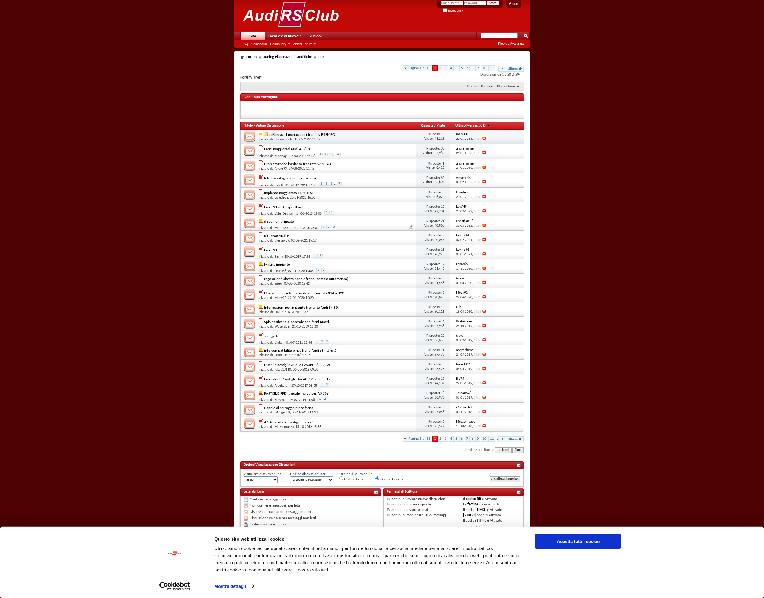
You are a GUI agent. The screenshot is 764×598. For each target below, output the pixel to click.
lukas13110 (283, 369)
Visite (441, 125)
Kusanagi (281, 156)
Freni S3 (270, 250)
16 (442, 250)
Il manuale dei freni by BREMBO (310, 135)
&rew (278, 283)
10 (484, 68)
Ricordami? (455, 10)
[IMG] (481, 510)
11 (492, 68)
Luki (277, 312)
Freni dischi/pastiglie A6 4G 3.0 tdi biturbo (297, 379)
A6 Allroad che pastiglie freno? (288, 422)
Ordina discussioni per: (308, 474)
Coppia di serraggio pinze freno (288, 408)
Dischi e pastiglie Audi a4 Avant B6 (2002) (297, 365)
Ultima (513, 69)
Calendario (259, 44)
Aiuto (513, 4)
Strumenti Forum (478, 86)
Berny (279, 257)
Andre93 (281, 168)
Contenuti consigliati (261, 97)
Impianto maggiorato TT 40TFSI (288, 193)
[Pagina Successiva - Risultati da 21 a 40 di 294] (502, 69)
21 (442, 221)
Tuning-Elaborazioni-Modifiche (288, 57)
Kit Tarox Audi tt (276, 236)
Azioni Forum (302, 44)
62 (442, 178)
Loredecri (281, 197)
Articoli (316, 36)
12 (442, 207)
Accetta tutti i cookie (578, 541)
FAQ (245, 44)
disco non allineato (279, 222)
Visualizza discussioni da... (264, 474)
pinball (279, 343)
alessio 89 (282, 240)
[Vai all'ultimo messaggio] (484, 139)
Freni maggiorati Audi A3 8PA (287, 149)
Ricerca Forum (507, 86)
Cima (518, 450)
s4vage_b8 (282, 412)
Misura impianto (277, 265)
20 (442, 336)
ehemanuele (284, 139)
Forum (251, 57)
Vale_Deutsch (284, 214)
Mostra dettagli (230, 586)
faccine (472, 504)
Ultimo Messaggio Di (470, 125)
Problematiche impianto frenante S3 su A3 (297, 164)
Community (278, 44)
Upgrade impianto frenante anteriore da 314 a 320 (304, 293)
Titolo (248, 125)
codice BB (473, 499)
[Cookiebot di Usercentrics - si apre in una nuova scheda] (175, 586)
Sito (252, 36)
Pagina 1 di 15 (419, 68)
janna (279, 355)
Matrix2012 (283, 228)
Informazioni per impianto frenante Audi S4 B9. (301, 308)
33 (442, 148)
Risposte (427, 125)
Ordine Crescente (357, 479)
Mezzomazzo (284, 427)
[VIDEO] (469, 515)
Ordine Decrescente (395, 479)
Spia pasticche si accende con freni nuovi (296, 322)
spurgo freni (274, 336)
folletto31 (282, 185)
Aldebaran (282, 386)
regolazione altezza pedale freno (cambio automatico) (306, 279)
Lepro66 (280, 271)
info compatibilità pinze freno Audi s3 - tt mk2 (300, 351)
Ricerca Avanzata (511, 43)
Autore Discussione (270, 125)
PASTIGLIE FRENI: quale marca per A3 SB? (296, 394)
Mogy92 (280, 298)
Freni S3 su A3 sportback (284, 207)
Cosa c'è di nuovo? (284, 36)
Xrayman (281, 400)
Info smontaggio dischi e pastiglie (290, 178)
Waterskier (282, 326)
